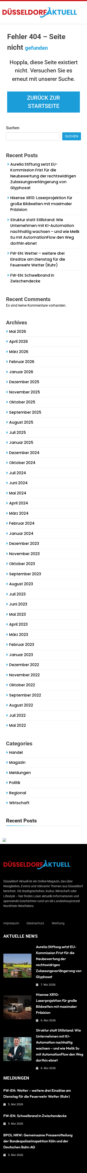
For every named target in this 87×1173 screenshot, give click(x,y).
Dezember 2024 (24, 452)
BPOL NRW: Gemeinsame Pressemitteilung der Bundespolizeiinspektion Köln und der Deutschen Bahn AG (37, 1141)
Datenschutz (35, 923)
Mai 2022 (17, 725)
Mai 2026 (17, 331)
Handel (16, 752)
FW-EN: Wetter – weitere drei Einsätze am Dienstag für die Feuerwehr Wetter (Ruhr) (37, 259)
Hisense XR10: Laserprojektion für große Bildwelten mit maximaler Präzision (41, 203)
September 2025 (25, 412)
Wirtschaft (19, 803)
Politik (14, 782)
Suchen (12, 127)
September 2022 (25, 695)
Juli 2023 (17, 594)
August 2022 (21, 705)
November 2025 (24, 392)
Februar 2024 (22, 523)
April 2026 (18, 341)
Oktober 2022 (22, 685)
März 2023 (18, 634)
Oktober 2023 (22, 563)
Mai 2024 (17, 493)
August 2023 (21, 584)
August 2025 (21, 422)
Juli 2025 (17, 432)
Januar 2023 (21, 654)
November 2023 (24, 553)
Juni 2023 (18, 604)
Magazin (17, 762)
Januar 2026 (21, 372)
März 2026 (18, 351)
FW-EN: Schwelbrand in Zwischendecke (32, 278)
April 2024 (18, 503)
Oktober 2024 (22, 462)
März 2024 (19, 513)
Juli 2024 (17, 473)
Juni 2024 (18, 483)
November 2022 (24, 675)
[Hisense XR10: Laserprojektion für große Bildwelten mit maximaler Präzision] (17, 1007)
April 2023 (18, 624)
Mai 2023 (17, 614)
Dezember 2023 (24, 543)
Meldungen (20, 772)
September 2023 (25, 574)
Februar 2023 (21, 644)
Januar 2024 (21, 533)
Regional (17, 793)
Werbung (58, 923)
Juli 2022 (17, 715)
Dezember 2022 (24, 664)
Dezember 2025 (24, 382)
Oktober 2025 (22, 402)
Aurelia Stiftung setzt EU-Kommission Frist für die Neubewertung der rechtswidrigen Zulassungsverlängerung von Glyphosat (43, 176)
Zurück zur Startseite (43, 102)
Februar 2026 (21, 361)
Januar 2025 (21, 442)
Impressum (11, 923)
